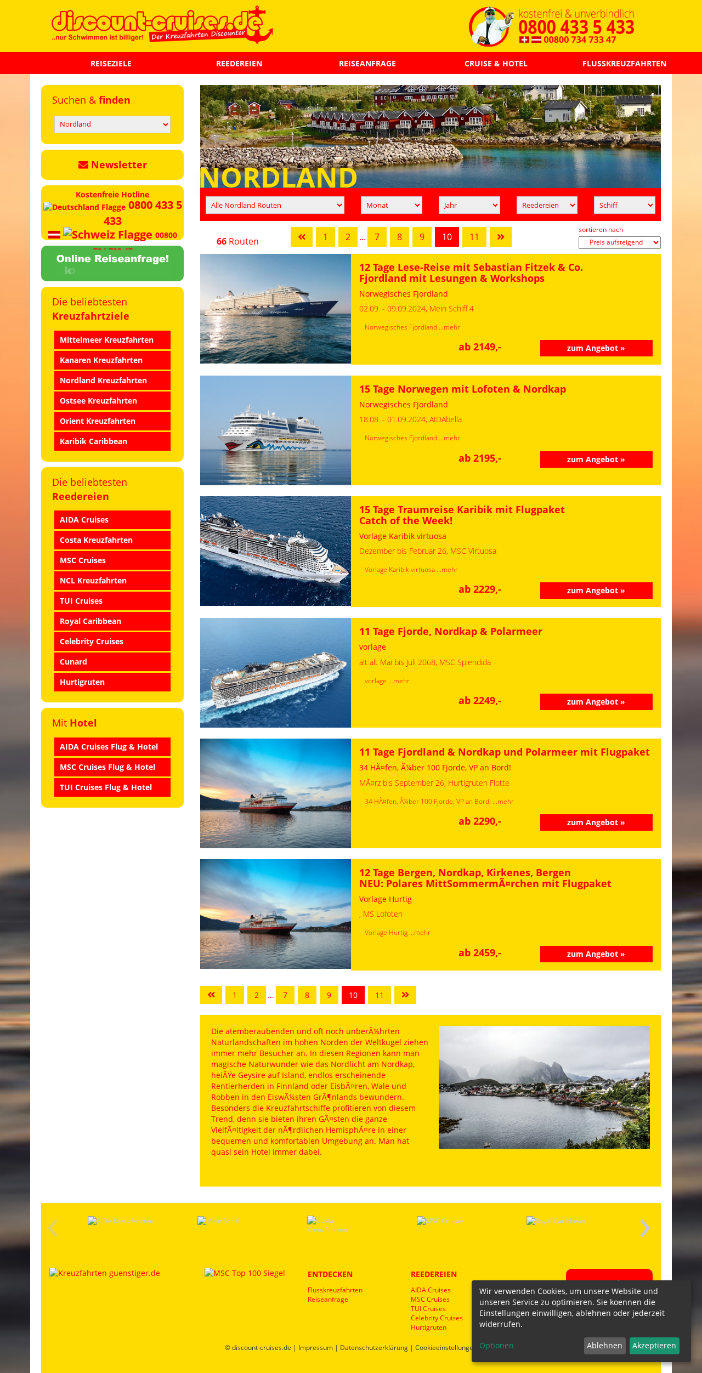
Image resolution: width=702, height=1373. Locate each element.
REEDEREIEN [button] (239, 63)
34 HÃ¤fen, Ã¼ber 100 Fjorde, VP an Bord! (428, 801)
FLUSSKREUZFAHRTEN (624, 63)
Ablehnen (604, 1345)
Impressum (315, 1347)
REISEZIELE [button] (111, 63)
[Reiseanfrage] (112, 261)
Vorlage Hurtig (387, 932)
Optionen (496, 1345)
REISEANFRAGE (367, 63)
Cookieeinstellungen (446, 1347)
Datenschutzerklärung (374, 1347)
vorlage (376, 680)
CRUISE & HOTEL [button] (496, 63)
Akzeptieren (654, 1345)
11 (474, 237)
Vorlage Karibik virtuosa (401, 569)
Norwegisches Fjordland (402, 327)
